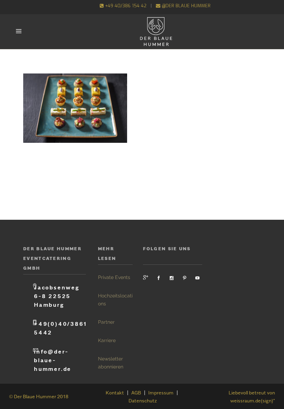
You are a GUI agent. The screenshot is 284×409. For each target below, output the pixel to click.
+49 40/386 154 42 (125, 6)
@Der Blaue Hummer (185, 6)
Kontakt (115, 392)
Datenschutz (142, 400)
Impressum (161, 392)
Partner (106, 322)
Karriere (107, 340)
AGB (136, 392)
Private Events (114, 277)
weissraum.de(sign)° (252, 400)
